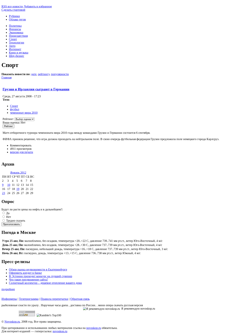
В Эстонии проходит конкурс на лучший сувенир (40, 276)
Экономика (16, 32)
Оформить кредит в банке (25, 272)
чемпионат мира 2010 (24, 112)
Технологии (16, 42)
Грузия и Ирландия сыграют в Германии (36, 89)
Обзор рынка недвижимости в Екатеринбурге (38, 269)
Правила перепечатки (54, 298)
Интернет (15, 49)
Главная (6, 77)
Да (7, 213)
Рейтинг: (9, 119)
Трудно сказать (15, 220)
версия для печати (21, 152)
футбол (14, 109)
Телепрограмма (28, 298)
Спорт (13, 39)
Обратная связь (80, 298)
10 (8, 184)
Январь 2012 (18, 172)
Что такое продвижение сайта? (28, 279)
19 (17, 189)
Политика (15, 25)
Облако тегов (17, 19)
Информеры (9, 298)
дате (33, 74)
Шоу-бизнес (16, 55)
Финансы (15, 29)
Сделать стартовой (13, 9)
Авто (12, 45)
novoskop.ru (93, 327)
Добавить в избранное (38, 6)
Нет (8, 216)
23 (3, 193)
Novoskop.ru (12, 321)
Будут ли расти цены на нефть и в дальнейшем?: (32, 209)
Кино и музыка (18, 52)
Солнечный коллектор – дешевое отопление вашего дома (45, 282)
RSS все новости (12, 6)
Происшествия (18, 35)
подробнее (8, 289)
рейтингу (43, 74)
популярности (60, 74)
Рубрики (14, 16)
